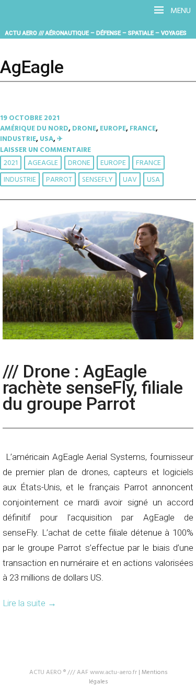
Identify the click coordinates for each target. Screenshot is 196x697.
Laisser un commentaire (45, 150)
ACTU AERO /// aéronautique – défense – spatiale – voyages (96, 33)
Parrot (59, 180)
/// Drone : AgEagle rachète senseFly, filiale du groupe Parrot (93, 387)
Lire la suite (29, 603)
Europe (113, 128)
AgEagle (43, 163)
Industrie (18, 139)
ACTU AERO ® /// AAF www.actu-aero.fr (83, 672)
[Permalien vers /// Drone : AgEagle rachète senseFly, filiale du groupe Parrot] (98, 337)
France (143, 128)
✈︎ (60, 139)
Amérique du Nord (34, 128)
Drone (84, 128)
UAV (130, 180)
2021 (11, 163)
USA (46, 139)
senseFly (97, 180)
